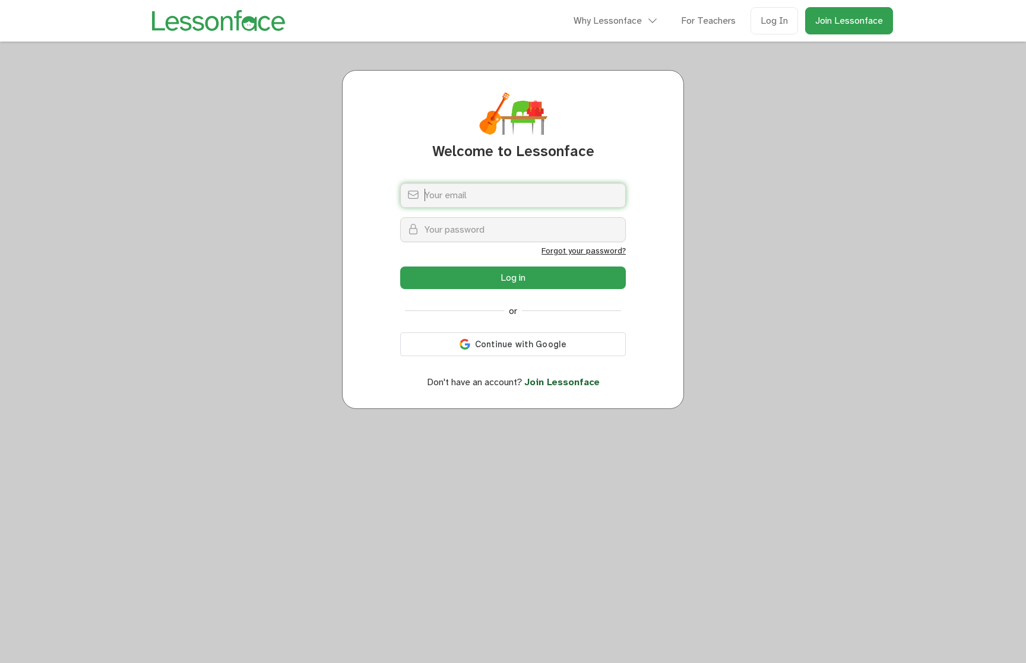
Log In (774, 20)
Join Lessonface (849, 20)
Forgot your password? (584, 250)
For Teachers (708, 20)
